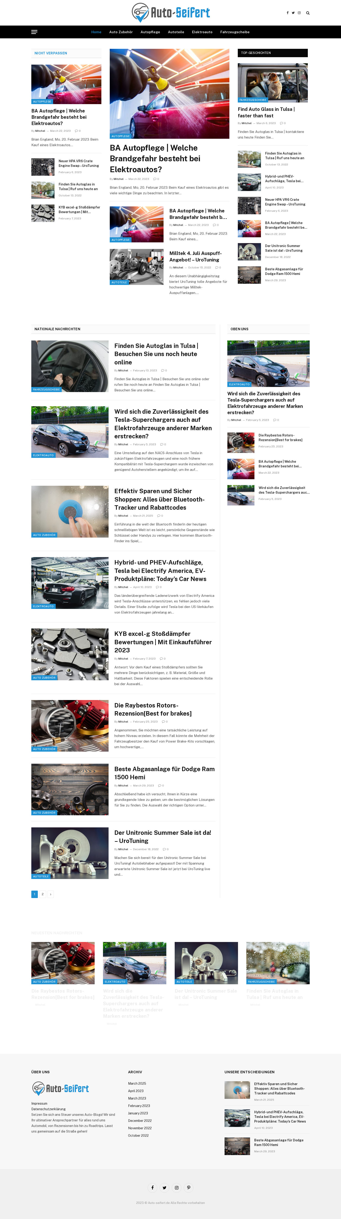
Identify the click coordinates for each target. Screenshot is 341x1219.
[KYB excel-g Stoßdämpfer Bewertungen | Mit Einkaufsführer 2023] (43, 213)
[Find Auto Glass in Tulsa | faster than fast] (273, 83)
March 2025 (137, 1083)
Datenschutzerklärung (48, 1109)
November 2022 (140, 1128)
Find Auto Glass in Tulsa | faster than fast (266, 112)
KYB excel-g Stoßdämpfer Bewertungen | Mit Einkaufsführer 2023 (79, 209)
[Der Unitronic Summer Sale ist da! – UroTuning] (249, 252)
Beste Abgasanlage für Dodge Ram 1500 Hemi (284, 271)
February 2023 (139, 1106)
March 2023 (137, 1098)
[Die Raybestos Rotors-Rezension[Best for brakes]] (70, 726)
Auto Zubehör (121, 32)
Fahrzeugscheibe (235, 32)
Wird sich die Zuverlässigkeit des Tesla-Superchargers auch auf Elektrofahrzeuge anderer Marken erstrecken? (163, 424)
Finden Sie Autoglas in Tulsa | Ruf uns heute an (78, 186)
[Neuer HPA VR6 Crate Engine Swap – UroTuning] (43, 167)
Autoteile (176, 32)
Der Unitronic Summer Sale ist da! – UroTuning (284, 248)
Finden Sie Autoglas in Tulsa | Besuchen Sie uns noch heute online (156, 354)
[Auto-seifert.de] (170, 13)
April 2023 (136, 1091)
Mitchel (40, 130)
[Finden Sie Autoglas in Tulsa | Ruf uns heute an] (43, 190)
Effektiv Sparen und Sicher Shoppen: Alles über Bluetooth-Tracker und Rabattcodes (159, 499)
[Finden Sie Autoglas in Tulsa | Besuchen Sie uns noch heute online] (70, 366)
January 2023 (138, 1113)
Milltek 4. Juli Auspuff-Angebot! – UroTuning (195, 256)
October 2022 (138, 1135)
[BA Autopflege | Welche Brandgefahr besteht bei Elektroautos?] (66, 84)
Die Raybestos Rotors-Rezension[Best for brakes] (153, 709)
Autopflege (150, 32)
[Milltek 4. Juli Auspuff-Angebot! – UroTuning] (137, 267)
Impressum (39, 1103)
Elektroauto (202, 32)
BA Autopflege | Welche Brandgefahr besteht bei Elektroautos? (59, 117)
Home (96, 32)
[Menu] (34, 32)
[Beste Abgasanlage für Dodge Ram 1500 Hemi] (249, 275)
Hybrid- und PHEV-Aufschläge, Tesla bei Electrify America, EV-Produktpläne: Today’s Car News (286, 179)
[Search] (307, 13)
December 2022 (140, 1121)
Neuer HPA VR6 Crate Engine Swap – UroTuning (79, 163)
